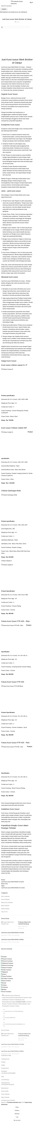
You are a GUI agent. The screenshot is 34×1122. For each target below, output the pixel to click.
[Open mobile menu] (1, 2)
